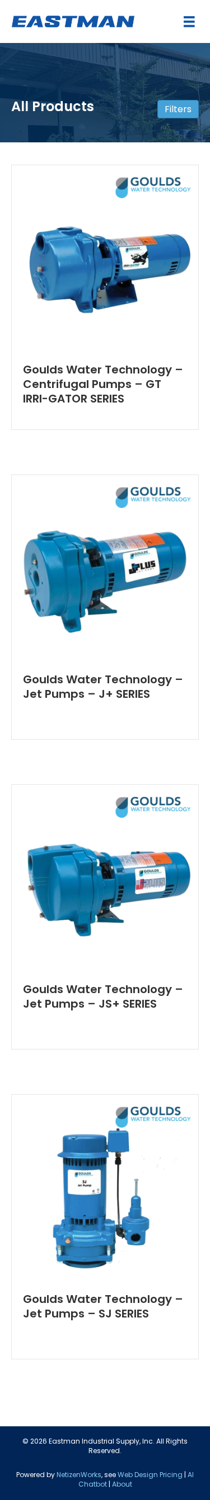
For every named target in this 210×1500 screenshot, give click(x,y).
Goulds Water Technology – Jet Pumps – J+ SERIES (103, 687)
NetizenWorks (79, 1474)
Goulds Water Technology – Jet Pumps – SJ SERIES (103, 1306)
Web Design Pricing (150, 1474)
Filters (178, 109)
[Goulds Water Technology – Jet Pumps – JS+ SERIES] (105, 877)
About (122, 1484)
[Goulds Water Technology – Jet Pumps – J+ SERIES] (105, 567)
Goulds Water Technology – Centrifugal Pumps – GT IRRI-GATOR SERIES (103, 384)
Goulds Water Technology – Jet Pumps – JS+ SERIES (103, 996)
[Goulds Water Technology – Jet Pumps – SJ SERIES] (105, 1186)
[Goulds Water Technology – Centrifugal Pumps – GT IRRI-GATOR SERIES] (105, 257)
